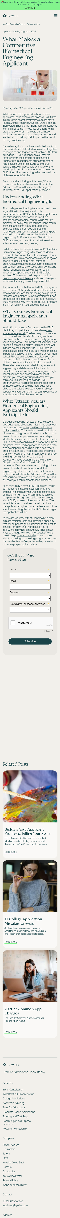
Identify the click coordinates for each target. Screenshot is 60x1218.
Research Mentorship (15, 1128)
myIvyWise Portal (12, 1176)
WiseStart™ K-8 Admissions (18, 1094)
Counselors (9, 1149)
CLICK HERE (30, 8)
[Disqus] (30, 700)
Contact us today (26, 535)
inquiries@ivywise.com (15, 1205)
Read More (10, 851)
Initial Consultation (13, 1089)
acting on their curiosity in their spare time (27, 429)
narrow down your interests (18, 278)
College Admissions (14, 1098)
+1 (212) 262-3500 (13, 1201)
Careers (7, 1167)
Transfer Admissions (14, 1107)
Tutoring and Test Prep (15, 1116)
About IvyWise (11, 1144)
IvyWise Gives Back (13, 1162)
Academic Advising (13, 1103)
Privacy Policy (10, 1180)
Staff (5, 1158)
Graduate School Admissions (19, 1112)
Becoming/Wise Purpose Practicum (17, 1122)
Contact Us (9, 1171)
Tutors (6, 1153)
